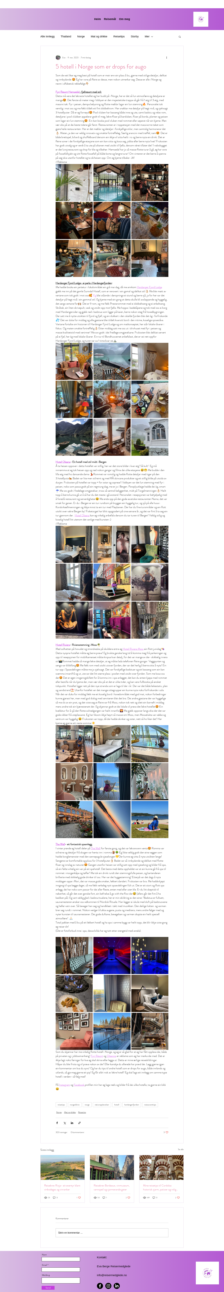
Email (44, 1265)
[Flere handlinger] (166, 57)
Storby (135, 36)
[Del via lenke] (79, 1122)
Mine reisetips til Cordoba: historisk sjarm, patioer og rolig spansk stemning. (159, 1187)
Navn (44, 1255)
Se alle (181, 1149)
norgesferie (75, 1104)
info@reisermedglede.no (112, 1275)
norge (87, 1104)
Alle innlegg (47, 36)
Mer (147, 36)
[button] (179, 36)
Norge (81, 36)
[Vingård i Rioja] (63, 1167)
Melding (46, 1275)
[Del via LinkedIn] (72, 1122)
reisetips (61, 1104)
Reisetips (119, 36)
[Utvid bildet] (74, 182)
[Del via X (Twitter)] (64, 1122)
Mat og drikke (99, 36)
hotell (116, 1104)
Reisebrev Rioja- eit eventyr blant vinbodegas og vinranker (62, 1187)
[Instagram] (108, 1286)
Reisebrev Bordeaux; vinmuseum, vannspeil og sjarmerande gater (112, 1187)
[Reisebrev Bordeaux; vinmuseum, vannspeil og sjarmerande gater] (112, 1167)
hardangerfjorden (131, 1104)
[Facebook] (100, 1286)
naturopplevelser (102, 1104)
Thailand (66, 36)
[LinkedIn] (117, 1286)
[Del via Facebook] (57, 1122)
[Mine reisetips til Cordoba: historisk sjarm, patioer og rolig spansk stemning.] (161, 1167)
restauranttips (150, 1104)
